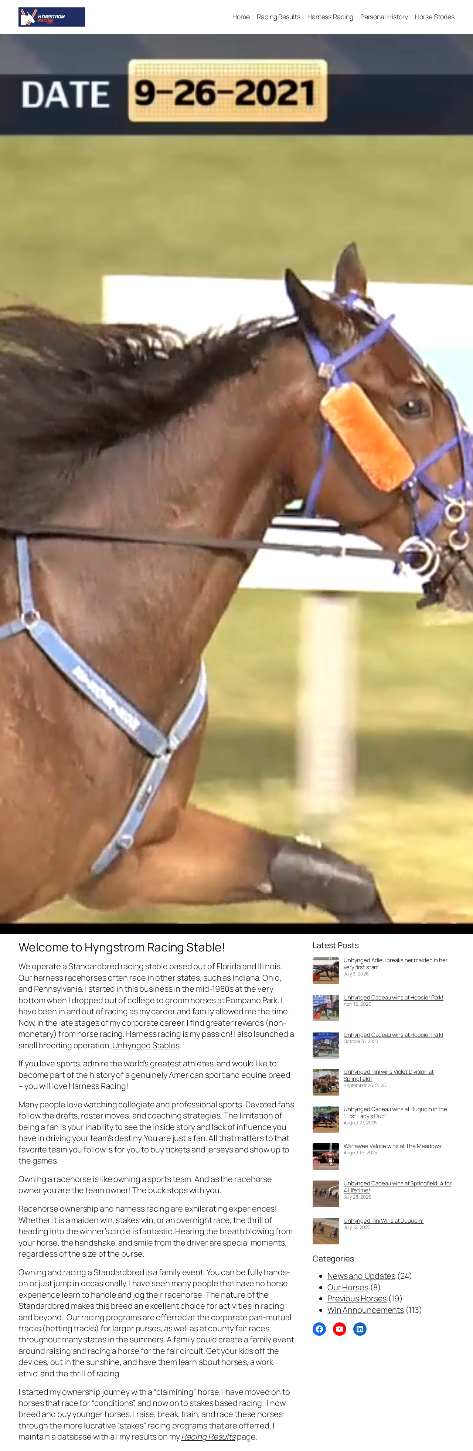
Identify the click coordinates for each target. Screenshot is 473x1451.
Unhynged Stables (145, 1045)
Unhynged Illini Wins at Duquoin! (384, 1220)
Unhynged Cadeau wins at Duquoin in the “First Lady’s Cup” (395, 1113)
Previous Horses (357, 1298)
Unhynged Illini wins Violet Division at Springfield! (389, 1075)
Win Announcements (365, 1309)
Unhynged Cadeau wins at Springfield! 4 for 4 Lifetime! (398, 1187)
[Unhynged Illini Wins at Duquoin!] (326, 1232)
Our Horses (347, 1287)
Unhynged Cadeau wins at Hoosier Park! (393, 997)
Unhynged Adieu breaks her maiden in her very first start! (396, 964)
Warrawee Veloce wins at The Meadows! (393, 1145)
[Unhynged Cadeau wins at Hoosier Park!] (326, 1009)
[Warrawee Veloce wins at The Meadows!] (326, 1157)
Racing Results (208, 1436)
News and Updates (361, 1275)
